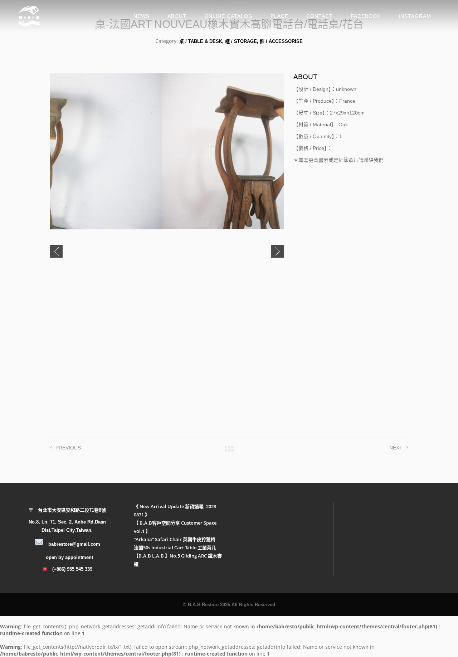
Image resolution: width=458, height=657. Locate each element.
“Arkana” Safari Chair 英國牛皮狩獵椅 (174, 539)
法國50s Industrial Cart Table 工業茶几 (175, 547)
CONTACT (319, 16)
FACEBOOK (366, 16)
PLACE (279, 16)
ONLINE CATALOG (228, 16)
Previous (56, 251)
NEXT (396, 448)
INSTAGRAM (415, 16)
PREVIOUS (68, 448)
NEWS (141, 16)
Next (277, 251)
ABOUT (176, 16)
